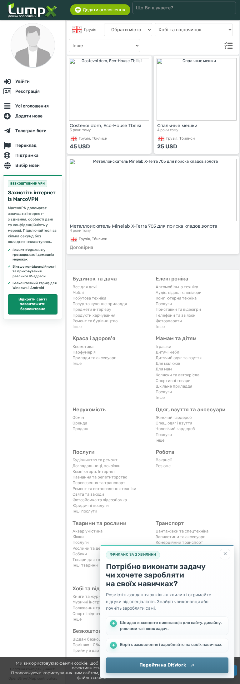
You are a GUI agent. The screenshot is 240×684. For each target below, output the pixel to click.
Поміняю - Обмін (88, 644)
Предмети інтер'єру (91, 309)
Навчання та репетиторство (99, 477)
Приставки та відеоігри (178, 309)
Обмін (78, 417)
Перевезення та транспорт (98, 482)
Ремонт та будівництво (95, 321)
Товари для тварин (91, 559)
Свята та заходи (88, 494)
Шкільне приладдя (174, 386)
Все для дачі (84, 287)
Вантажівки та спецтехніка (182, 531)
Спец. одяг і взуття (174, 423)
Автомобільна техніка (177, 287)
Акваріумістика (87, 531)
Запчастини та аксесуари (181, 536)
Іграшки (163, 346)
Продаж (80, 428)
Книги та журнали (90, 596)
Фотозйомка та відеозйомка (99, 500)
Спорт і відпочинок (90, 613)
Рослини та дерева (90, 548)
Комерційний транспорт (179, 542)
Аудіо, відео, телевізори (179, 292)
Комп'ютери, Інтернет (93, 471)
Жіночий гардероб (174, 417)
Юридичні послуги (90, 505)
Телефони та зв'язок (175, 315)
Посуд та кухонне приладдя (99, 303)
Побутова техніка (89, 298)
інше (160, 440)
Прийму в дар (85, 650)
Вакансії (164, 460)
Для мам (164, 369)
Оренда (79, 423)
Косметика (82, 346)
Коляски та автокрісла (177, 375)
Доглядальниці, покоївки (96, 465)
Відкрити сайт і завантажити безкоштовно (32, 304)
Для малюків (168, 363)
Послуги (164, 303)
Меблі (78, 292)
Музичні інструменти (93, 602)
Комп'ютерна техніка (176, 298)
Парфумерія (84, 352)
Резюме (163, 465)
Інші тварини (85, 565)
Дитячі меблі (168, 352)
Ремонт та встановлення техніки (104, 488)
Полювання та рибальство (98, 608)
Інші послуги (84, 511)
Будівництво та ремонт (95, 460)
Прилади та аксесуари (94, 357)
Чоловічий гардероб (175, 428)
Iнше (77, 326)
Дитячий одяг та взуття (179, 357)
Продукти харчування (93, 315)
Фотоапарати (169, 321)
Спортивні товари (173, 380)
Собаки (79, 554)
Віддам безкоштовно (92, 639)
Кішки (78, 536)
